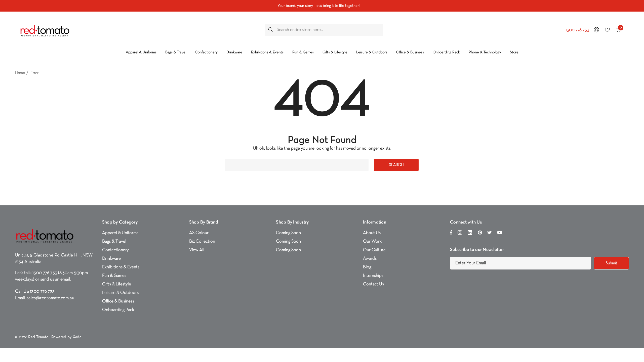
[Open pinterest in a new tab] (480, 233)
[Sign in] (596, 30)
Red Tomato (38, 337)
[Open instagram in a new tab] (460, 233)
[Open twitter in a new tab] (490, 233)
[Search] (270, 30)
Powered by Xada (66, 337)
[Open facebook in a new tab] (451, 233)
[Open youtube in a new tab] (499, 233)
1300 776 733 (577, 30)
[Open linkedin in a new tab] (469, 233)
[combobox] (324, 30)
